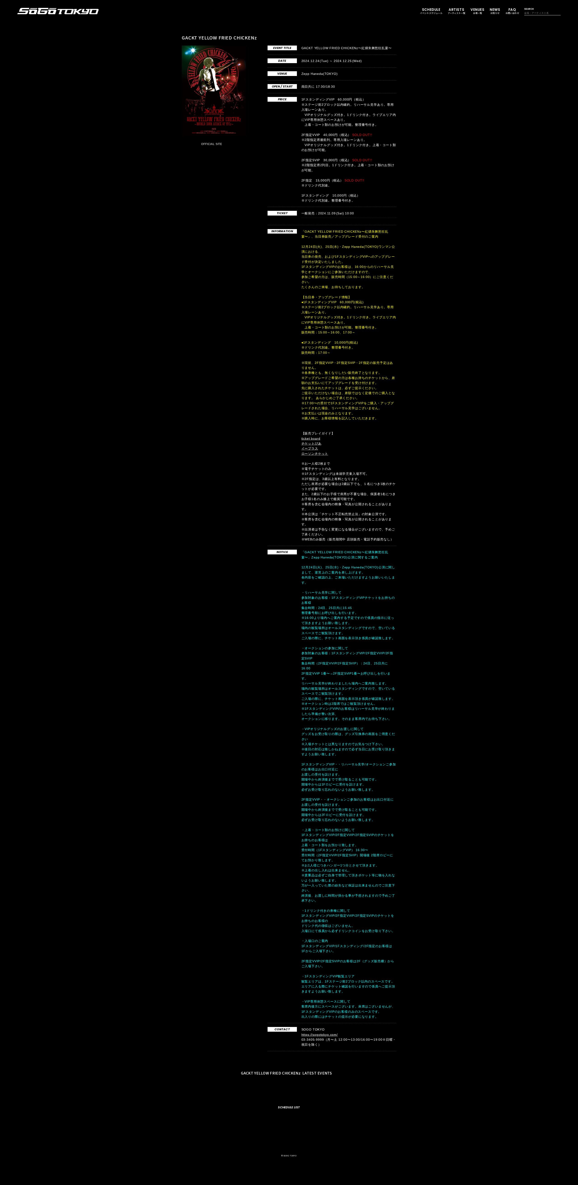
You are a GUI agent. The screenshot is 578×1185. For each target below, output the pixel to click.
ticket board (310, 438)
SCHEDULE (431, 11)
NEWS (495, 11)
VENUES (478, 11)
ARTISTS (456, 11)
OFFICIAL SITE (212, 144)
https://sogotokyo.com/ (319, 1034)
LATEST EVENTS (287, 1073)
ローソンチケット (314, 453)
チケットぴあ (311, 443)
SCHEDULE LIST (289, 1107)
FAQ (512, 11)
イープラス (309, 448)
